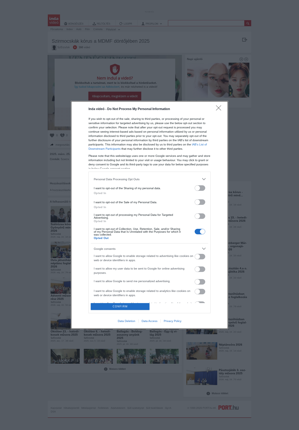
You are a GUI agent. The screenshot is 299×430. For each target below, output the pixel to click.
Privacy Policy (172, 321)
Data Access (149, 321)
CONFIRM (120, 306)
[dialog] (149, 215)
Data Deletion (126, 321)
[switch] (200, 188)
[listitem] (149, 179)
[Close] (220, 109)
